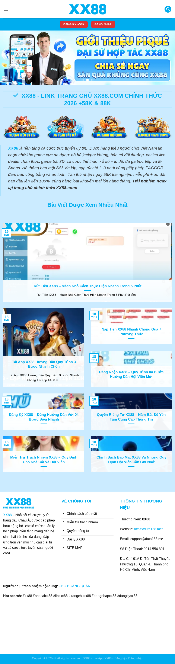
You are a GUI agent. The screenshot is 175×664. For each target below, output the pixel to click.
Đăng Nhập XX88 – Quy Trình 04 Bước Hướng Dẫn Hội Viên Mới (131, 374)
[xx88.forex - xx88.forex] (87, 9)
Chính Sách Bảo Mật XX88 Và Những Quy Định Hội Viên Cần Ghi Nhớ (131, 459)
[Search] (168, 9)
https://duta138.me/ (148, 529)
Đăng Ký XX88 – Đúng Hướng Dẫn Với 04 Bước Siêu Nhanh (44, 417)
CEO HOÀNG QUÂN (75, 586)
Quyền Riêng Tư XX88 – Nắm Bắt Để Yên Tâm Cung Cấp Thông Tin (131, 417)
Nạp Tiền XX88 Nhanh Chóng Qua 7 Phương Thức (131, 331)
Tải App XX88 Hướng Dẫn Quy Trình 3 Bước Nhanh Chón (44, 364)
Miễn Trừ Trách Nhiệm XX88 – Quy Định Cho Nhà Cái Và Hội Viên (43, 459)
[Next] (166, 57)
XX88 (7, 515)
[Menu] (5, 9)
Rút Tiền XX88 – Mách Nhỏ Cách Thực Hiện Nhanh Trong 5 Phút (87, 286)
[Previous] (9, 57)
